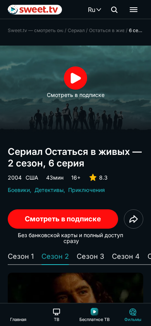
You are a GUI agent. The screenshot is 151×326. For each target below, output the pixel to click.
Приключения (86, 190)
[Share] (133, 219)
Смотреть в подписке (63, 219)
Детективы (48, 190)
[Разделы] (133, 9)
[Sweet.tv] (35, 10)
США (32, 177)
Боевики (19, 190)
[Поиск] (114, 9)
